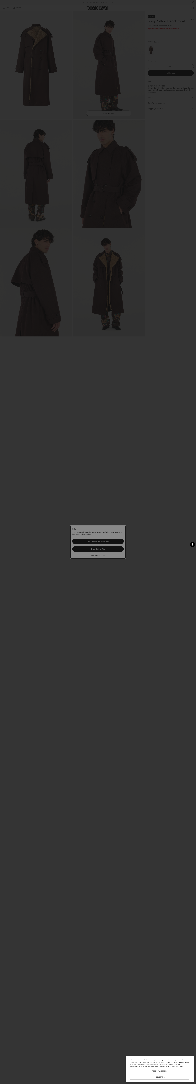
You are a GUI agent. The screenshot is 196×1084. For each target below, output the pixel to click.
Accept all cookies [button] (159, 1071)
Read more (179, 1067)
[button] (159, 1077)
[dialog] (160, 1069)
